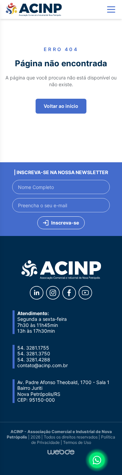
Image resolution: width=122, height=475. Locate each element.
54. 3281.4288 (33, 359)
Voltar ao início (61, 106)
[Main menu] (111, 9)
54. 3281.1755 (33, 348)
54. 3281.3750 (33, 353)
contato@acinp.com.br (42, 365)
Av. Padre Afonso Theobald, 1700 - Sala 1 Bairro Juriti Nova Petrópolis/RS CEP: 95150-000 (63, 391)
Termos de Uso (77, 442)
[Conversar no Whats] (97, 460)
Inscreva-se (65, 222)
